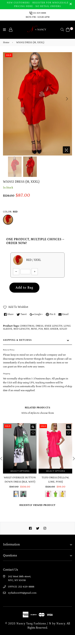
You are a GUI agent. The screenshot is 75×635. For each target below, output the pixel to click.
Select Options (19, 471)
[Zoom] (66, 150)
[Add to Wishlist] (33, 433)
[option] (37, 104)
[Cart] (68, 29)
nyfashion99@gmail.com (22, 592)
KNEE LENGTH (53, 325)
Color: (10, 211)
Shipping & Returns (17, 340)
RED (46, 328)
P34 (40, 328)
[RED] (8, 220)
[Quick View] (33, 426)
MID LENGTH (21, 328)
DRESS (39, 325)
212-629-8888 (39, 13)
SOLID (63, 328)
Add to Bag (24, 287)
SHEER (54, 328)
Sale (8, 55)
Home (6, 42)
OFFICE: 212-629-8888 (21, 586)
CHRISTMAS (27, 325)
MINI (34, 328)
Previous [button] (8, 99)
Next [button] (67, 99)
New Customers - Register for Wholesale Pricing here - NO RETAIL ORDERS (37, 4)
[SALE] (20, 448)
